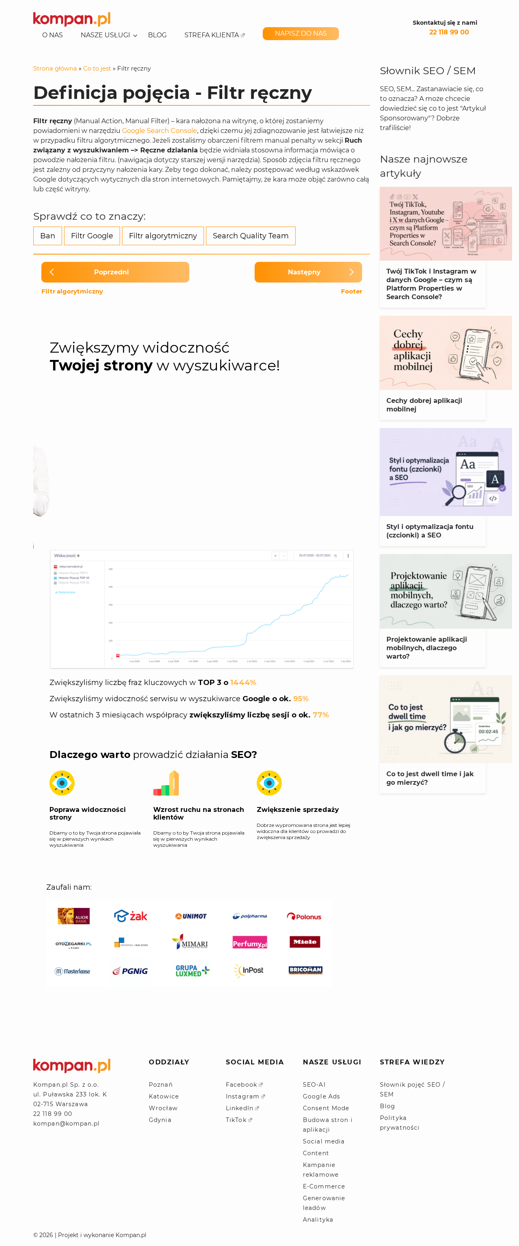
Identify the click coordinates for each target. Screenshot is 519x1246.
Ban (47, 235)
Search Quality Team (251, 235)
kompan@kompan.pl (66, 1123)
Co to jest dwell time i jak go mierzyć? (430, 778)
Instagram (243, 1096)
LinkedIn (239, 1108)
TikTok (236, 1120)
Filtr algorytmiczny (163, 235)
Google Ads (321, 1096)
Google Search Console (159, 131)
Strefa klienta (211, 35)
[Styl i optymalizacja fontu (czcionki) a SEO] (446, 472)
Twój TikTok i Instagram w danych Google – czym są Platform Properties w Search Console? (431, 284)
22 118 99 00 (449, 32)
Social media (324, 1141)
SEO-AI (314, 1084)
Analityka (318, 1219)
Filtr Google (92, 235)
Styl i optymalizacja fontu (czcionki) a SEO (430, 531)
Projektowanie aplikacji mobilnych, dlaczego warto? (426, 648)
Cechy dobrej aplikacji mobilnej (424, 405)
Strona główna (55, 68)
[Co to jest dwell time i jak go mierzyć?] (446, 719)
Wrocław (163, 1108)
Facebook (241, 1084)
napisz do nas (301, 33)
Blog (157, 35)
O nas (52, 35)
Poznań (161, 1084)
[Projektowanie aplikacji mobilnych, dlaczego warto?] (446, 591)
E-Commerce (324, 1186)
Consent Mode (326, 1108)
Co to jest (97, 68)
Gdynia (160, 1120)
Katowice (164, 1096)
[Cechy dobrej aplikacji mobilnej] (446, 353)
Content (316, 1153)
